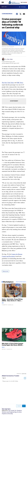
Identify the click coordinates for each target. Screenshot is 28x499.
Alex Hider (10, 59)
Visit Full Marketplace (21, 281)
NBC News (20, 82)
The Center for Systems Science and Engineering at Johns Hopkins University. (12, 412)
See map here (6, 409)
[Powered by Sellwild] (24, 373)
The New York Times (8, 82)
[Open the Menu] (2, 2)
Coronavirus (7, 13)
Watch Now (23, 2)
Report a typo (5, 271)
